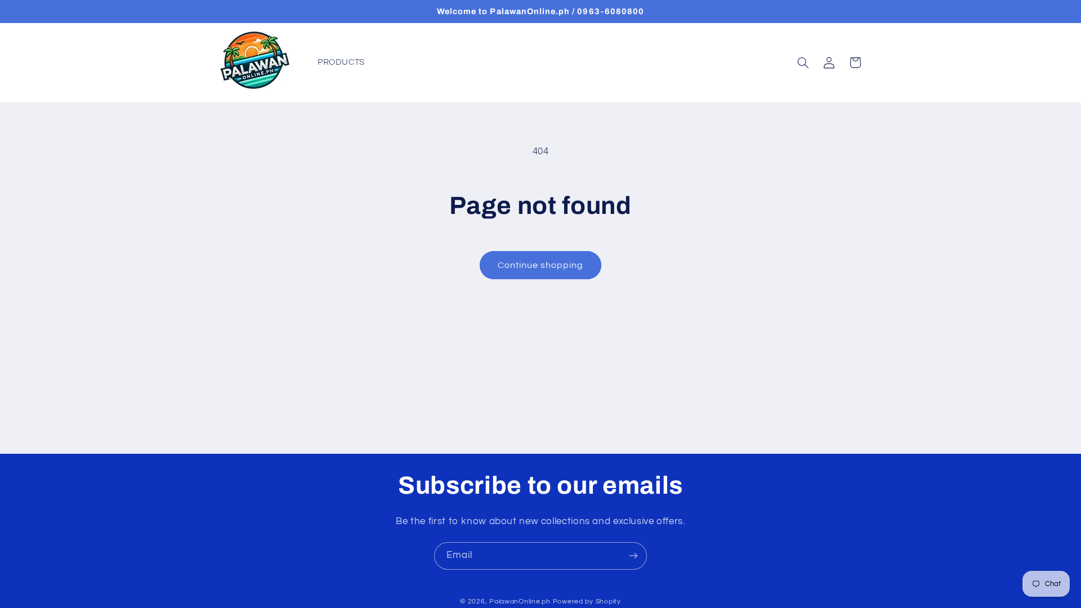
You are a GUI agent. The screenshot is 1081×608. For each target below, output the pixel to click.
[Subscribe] (633, 556)
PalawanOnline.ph (520, 601)
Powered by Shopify (587, 601)
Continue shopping (541, 265)
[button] (803, 62)
